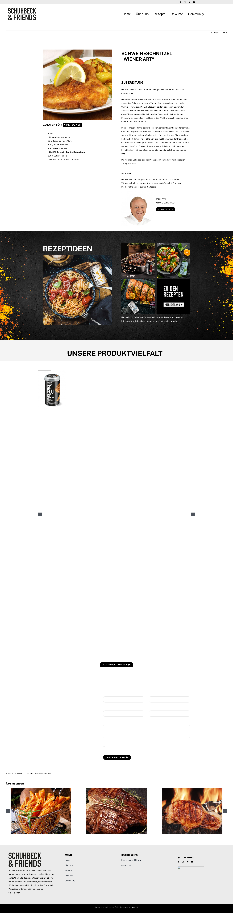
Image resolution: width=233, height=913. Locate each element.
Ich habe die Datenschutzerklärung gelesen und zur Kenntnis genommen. (140, 747)
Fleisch (28, 773)
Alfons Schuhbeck (16, 773)
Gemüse (34, 773)
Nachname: (154, 694)
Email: (106, 708)
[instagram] (185, 2)
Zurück (216, 33)
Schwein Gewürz (44, 773)
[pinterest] (189, 2)
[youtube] (194, 2)
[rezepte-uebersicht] (155, 244)
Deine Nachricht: (111, 722)
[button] (40, 514)
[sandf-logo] (22, 9)
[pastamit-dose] (77, 256)
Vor (223, 33)
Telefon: (153, 708)
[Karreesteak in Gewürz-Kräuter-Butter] (192, 789)
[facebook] (181, 2)
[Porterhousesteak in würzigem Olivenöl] (116, 789)
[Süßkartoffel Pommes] (41, 789)
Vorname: (107, 694)
